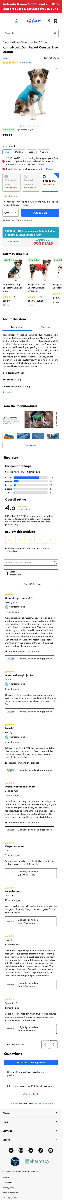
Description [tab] (17, 327)
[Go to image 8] (38, 126)
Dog (4, 42)
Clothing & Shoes (18, 42)
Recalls (5, 1178)
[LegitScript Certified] (15, 1162)
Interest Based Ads (10, 1193)
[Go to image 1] (21, 126)
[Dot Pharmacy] (37, 1161)
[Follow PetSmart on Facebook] (11, 1150)
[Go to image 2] (23, 126)
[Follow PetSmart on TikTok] (40, 1150)
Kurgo (5, 57)
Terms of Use (8, 1183)
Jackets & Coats (38, 42)
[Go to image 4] (28, 126)
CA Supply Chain (10, 1198)
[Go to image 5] (31, 126)
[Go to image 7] (36, 126)
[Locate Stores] (49, 21)
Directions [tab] (45, 327)
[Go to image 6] (33, 126)
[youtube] (50, 1150)
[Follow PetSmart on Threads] (30, 1150)
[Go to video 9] (40, 126)
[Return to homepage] (34, 21)
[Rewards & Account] (16, 21)
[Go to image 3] (26, 126)
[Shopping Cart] (55, 21)
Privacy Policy (8, 1188)
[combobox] (31, 33)
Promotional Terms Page (42, 1103)
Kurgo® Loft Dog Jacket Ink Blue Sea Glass (13, 287)
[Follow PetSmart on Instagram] (20, 1150)
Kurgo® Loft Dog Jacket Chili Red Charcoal (36, 287)
